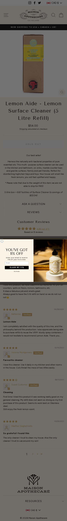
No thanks (17, 271)
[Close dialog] (2, 241)
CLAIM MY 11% (17, 267)
